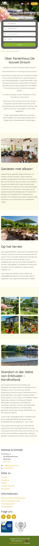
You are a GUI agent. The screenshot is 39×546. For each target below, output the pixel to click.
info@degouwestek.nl (10, 465)
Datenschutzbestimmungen (10, 501)
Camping (4, 477)
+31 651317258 (8, 468)
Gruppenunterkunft (7, 486)
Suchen (19, 45)
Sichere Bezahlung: (17, 541)
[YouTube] (14, 516)
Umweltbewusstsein (8, 504)
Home (3, 51)
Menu (35, 4)
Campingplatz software (16, 543)
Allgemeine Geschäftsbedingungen (13, 498)
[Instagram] (8, 516)
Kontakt (4, 483)
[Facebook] (3, 516)
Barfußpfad (5, 489)
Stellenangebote (7, 507)
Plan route (6, 461)
